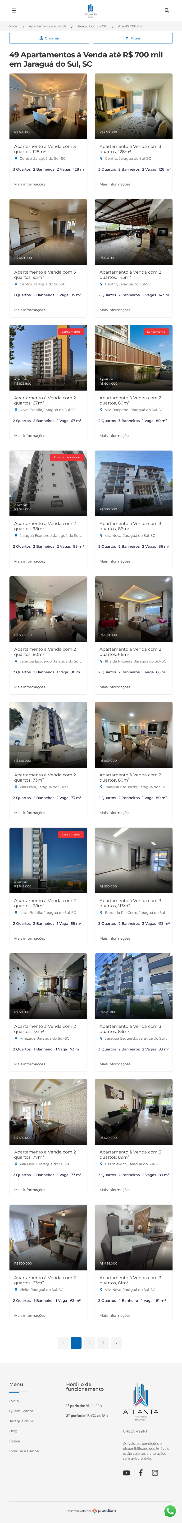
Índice (14, 1441)
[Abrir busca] (167, 10)
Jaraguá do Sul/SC (92, 26)
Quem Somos (21, 1411)
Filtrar (136, 38)
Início (13, 26)
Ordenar (52, 38)
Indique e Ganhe (24, 1451)
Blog (13, 1431)
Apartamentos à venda (48, 26)
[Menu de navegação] (15, 11)
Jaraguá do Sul (22, 1421)
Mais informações (29, 184)
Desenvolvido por (79, 1510)
